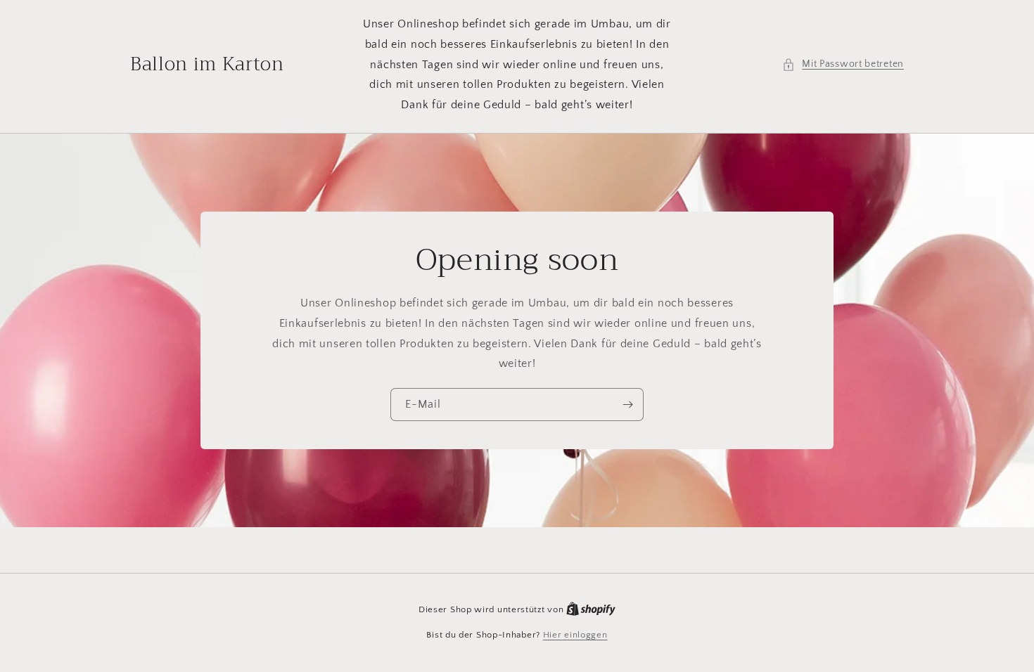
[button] (843, 64)
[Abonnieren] (627, 404)
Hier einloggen (575, 635)
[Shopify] (590, 609)
